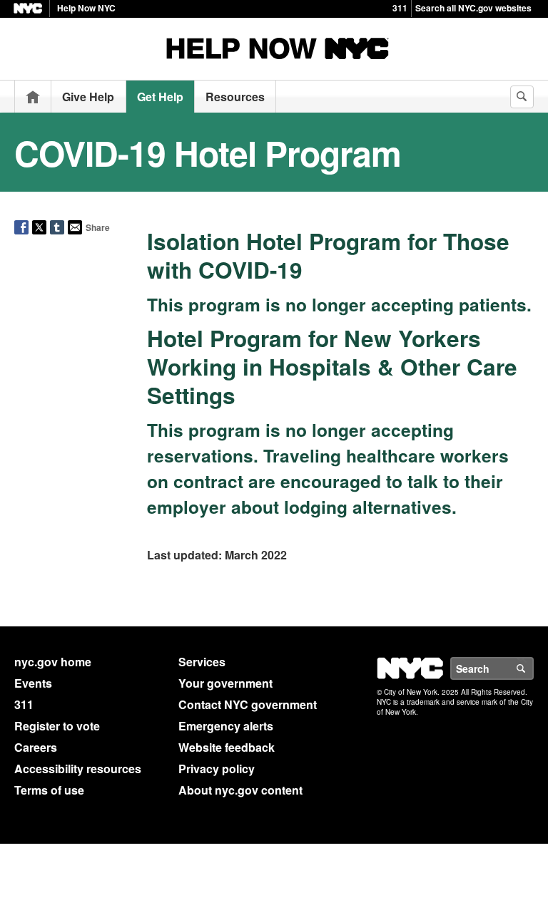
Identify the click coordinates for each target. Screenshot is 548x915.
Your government (225, 683)
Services (201, 661)
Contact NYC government (247, 704)
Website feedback (226, 747)
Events (33, 683)
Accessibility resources (77, 768)
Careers (35, 747)
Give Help (88, 96)
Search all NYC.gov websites (473, 7)
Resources (235, 96)
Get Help (160, 96)
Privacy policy (216, 768)
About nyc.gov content (240, 790)
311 (399, 7)
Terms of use (49, 790)
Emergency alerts (225, 726)
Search (533, 668)
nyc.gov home (52, 661)
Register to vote (57, 726)
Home (33, 97)
